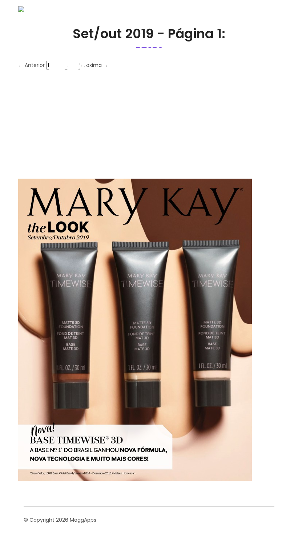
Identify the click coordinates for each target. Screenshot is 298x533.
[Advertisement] (149, 124)
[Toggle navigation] (269, 56)
